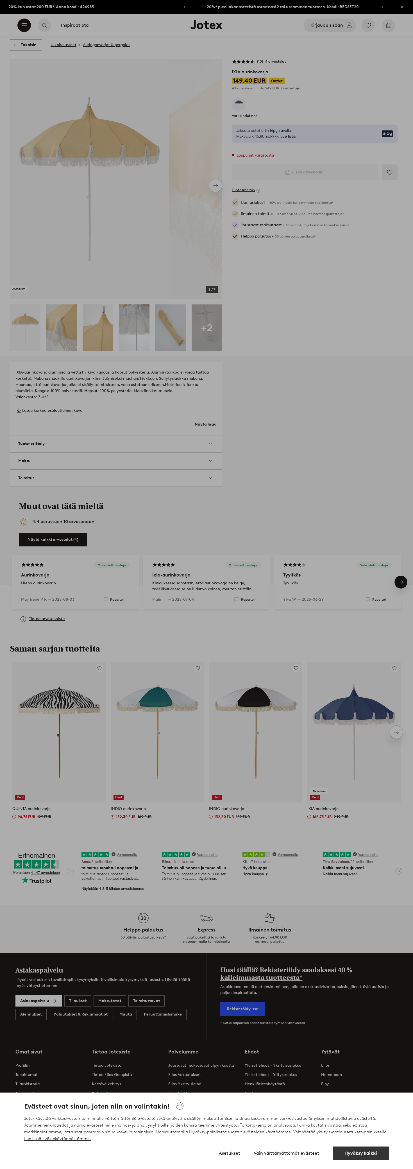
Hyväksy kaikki (360, 1153)
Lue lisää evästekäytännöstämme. (57, 1138)
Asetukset (229, 1153)
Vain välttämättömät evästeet (286, 1153)
